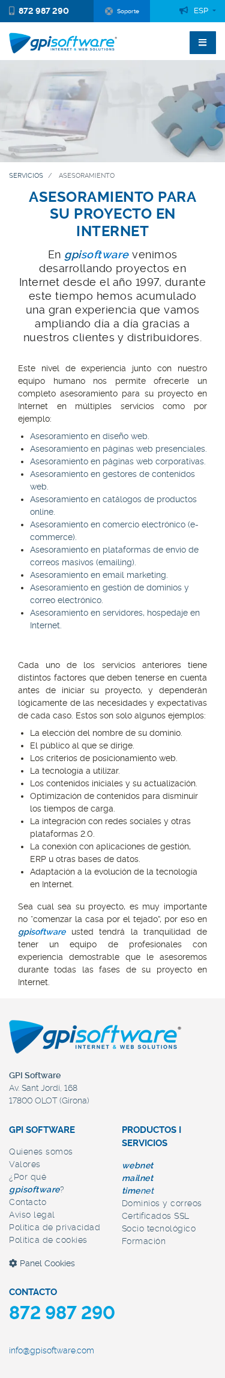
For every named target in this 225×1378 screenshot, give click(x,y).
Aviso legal (32, 1214)
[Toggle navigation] (203, 42)
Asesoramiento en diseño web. (89, 436)
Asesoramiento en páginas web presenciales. (118, 449)
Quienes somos (41, 1151)
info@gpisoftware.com (51, 1350)
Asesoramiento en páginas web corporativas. (118, 461)
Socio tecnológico (159, 1228)
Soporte (128, 11)
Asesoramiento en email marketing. (99, 575)
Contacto (27, 1202)
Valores (25, 1164)
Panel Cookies (46, 1263)
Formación (144, 1241)
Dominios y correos (162, 1203)
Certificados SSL (156, 1216)
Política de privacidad (54, 1227)
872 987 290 (44, 11)
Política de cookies (48, 1240)
